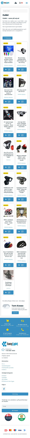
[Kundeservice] (22, 329)
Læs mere (15, 312)
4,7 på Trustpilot (7, 333)
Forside (4, 10)
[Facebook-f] (4, 389)
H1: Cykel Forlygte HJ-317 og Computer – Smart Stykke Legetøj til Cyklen (8, 125)
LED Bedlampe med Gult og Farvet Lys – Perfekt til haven (22, 221)
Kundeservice (22, 333)
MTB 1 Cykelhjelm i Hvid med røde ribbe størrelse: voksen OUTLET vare (21, 255)
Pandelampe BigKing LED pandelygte (8, 284)
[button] (26, 2)
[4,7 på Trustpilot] (7, 329)
